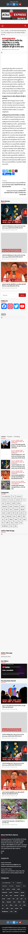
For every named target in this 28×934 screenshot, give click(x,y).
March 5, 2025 (16, 49)
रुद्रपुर (12, 522)
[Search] (25, 25)
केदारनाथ (10, 506)
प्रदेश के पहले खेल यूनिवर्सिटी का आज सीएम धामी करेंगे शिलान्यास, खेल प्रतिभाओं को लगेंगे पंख (17, 477)
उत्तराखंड (4, 38)
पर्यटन (6, 519)
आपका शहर (10, 220)
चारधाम (11, 509)
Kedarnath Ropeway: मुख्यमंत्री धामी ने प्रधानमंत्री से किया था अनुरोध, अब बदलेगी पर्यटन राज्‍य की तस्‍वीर (15, 191)
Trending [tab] (17, 436)
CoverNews (15, 931)
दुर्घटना (22, 512)
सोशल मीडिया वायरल (18, 222)
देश (25, 512)
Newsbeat (5, 220)
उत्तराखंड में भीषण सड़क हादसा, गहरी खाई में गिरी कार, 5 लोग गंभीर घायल (18, 487)
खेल (2, 509)
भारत (20, 519)
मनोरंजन (24, 519)
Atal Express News (7, 49)
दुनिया (17, 512)
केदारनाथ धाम (16, 506)
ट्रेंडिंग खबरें (4, 222)
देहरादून (3, 516)
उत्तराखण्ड (21, 440)
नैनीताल (24, 516)
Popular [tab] (9, 436)
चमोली (6, 509)
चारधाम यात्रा (16, 509)
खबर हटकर (19, 220)
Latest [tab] (3, 436)
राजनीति (13, 38)
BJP (13, 496)
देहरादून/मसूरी (9, 38)
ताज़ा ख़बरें (8, 512)
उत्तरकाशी (13, 503)
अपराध (3, 503)
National (11, 499)
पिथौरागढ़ (11, 519)
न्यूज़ (12, 222)
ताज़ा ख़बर (9, 222)
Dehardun (13, 481)
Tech (24, 499)
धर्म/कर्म (14, 516)
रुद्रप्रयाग (16, 522)
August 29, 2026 (14, 229)
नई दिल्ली (19, 516)
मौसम (3, 522)
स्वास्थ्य (11, 526)
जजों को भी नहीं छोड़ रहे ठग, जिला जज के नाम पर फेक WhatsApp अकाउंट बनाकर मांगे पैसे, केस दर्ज (18, 456)
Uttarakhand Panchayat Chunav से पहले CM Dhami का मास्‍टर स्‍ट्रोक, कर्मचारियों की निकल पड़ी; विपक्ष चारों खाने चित (14, 183)
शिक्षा (21, 522)
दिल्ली (13, 512)
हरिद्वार (16, 526)
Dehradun (4, 499)
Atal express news (6, 496)
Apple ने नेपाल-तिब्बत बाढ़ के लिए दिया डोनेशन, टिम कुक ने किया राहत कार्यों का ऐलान (18, 446)
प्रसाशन (16, 519)
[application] (14, 671)
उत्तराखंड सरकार (4, 506)
